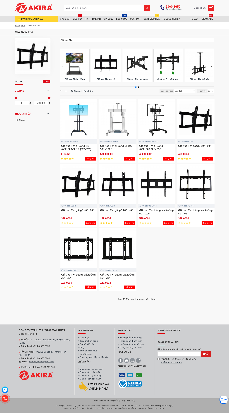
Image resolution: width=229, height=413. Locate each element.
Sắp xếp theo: (167, 91)
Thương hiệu (23, 114)
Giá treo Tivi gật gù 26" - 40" (116, 210)
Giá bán (19, 91)
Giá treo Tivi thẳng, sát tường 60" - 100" (156, 212)
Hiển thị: (202, 91)
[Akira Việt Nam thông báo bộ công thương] (130, 383)
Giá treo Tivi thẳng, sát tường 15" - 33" (117, 276)
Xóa (47, 81)
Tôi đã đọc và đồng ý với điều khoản (178, 361)
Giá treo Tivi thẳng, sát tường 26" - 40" (78, 276)
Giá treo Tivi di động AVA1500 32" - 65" (151, 148)
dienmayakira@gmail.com (41, 361)
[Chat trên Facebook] (5, 390)
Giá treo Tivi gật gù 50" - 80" (194, 146)
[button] (62, 67)
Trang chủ (20, 25)
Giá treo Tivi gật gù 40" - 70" (77, 210)
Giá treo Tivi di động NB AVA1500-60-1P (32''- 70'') (76, 148)
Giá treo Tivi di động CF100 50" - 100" (116, 148)
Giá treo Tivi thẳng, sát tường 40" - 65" (195, 212)
